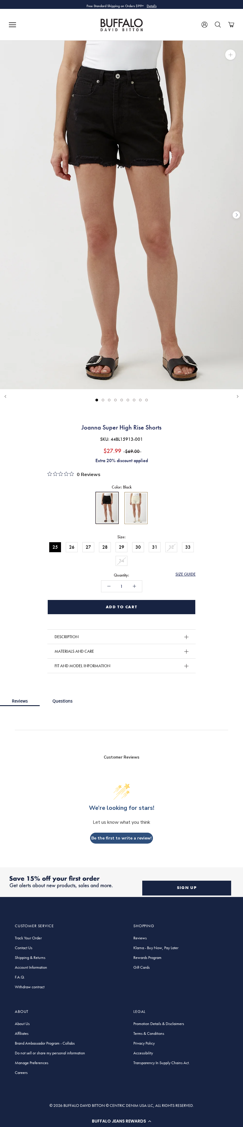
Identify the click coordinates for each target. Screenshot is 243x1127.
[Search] (218, 25)
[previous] (6, 214)
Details (151, 4)
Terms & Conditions (148, 1033)
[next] (236, 214)
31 (154, 547)
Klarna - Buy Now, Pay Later (155, 947)
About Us (22, 1023)
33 (188, 547)
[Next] (238, 396)
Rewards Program (147, 957)
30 (138, 547)
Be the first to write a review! (121, 838)
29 (121, 547)
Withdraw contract (29, 986)
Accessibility (143, 1053)
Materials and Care (74, 651)
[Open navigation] (12, 24)
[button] (121, 1121)
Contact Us (23, 947)
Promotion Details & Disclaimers (158, 1023)
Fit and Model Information (82, 665)
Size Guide (185, 574)
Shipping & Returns (30, 957)
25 (55, 547)
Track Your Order (28, 938)
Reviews (20, 701)
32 (171, 547)
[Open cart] (231, 25)
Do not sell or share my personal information (50, 1053)
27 (88, 547)
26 (71, 547)
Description (67, 636)
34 (121, 561)
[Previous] (5, 396)
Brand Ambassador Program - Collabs (45, 1043)
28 (105, 547)
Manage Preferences (31, 1062)
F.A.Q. (20, 977)
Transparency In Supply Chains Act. (161, 1062)
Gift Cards (141, 967)
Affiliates (21, 1033)
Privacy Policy (144, 1043)
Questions (62, 701)
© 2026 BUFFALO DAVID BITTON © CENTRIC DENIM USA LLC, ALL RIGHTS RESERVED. (121, 1105)
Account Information (31, 967)
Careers (21, 1072)
